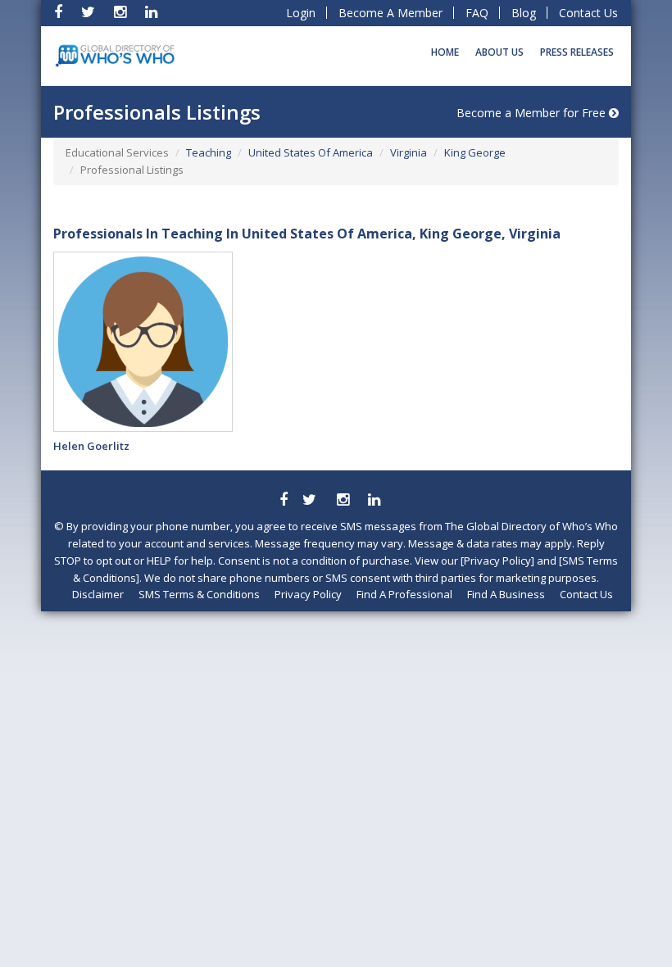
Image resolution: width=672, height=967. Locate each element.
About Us (499, 52)
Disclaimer (98, 594)
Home (445, 52)
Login (301, 13)
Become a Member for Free (532, 112)
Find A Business (506, 594)
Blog (523, 13)
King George (475, 152)
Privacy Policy (308, 594)
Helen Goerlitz (91, 445)
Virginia (408, 152)
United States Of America (310, 152)
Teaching (208, 152)
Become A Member (390, 13)
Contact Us (588, 13)
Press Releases (577, 52)
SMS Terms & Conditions (199, 594)
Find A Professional (404, 594)
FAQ (476, 13)
